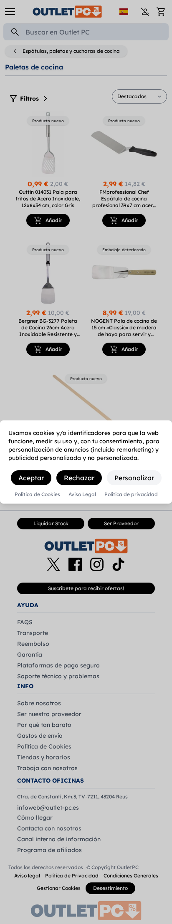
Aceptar (31, 478)
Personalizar (134, 478)
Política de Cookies (37, 494)
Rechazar (79, 478)
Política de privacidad (131, 494)
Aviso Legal (82, 494)
